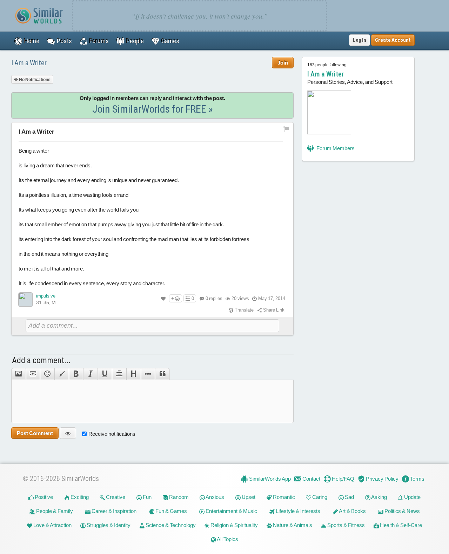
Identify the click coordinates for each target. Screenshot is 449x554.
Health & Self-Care (400, 525)
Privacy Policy (381, 479)
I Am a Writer (29, 63)
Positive (43, 497)
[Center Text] (119, 374)
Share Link (273, 310)
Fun (147, 497)
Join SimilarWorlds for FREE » (152, 109)
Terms (416, 479)
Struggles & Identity (108, 525)
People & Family (54, 511)
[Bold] (76, 374)
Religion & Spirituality (233, 525)
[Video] (33, 374)
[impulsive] (26, 300)
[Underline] (105, 374)
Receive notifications (111, 434)
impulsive (45, 296)
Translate (244, 310)
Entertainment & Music (231, 511)
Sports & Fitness (345, 525)
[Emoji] (47, 374)
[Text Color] (61, 374)
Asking (378, 497)
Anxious (214, 497)
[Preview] (68, 433)
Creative (115, 497)
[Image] (18, 374)
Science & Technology (170, 525)
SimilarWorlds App (269, 479)
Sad (349, 497)
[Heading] (133, 374)
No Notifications (34, 79)
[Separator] (148, 374)
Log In (359, 40)
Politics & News (401, 511)
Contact (310, 479)
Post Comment (35, 433)
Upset (248, 497)
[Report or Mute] (286, 128)
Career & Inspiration (113, 511)
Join (282, 63)
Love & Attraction (52, 525)
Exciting (79, 497)
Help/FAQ (342, 479)
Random (178, 497)
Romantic (283, 497)
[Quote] (162, 374)
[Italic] (90, 374)
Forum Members (335, 148)
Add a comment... (41, 360)
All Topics (227, 539)
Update (412, 497)
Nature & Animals (292, 525)
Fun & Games (170, 511)
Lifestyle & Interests (297, 511)
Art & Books (352, 511)
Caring (319, 497)
